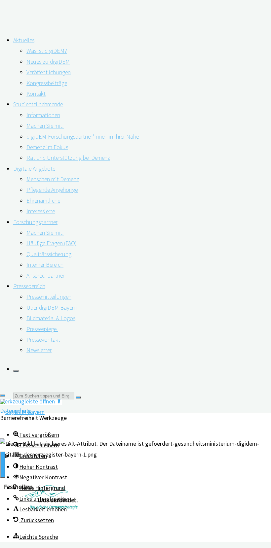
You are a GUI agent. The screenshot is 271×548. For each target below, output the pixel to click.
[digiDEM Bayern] (22, 412)
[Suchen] (16, 371)
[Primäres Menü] (2, 465)
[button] (39, 488)
